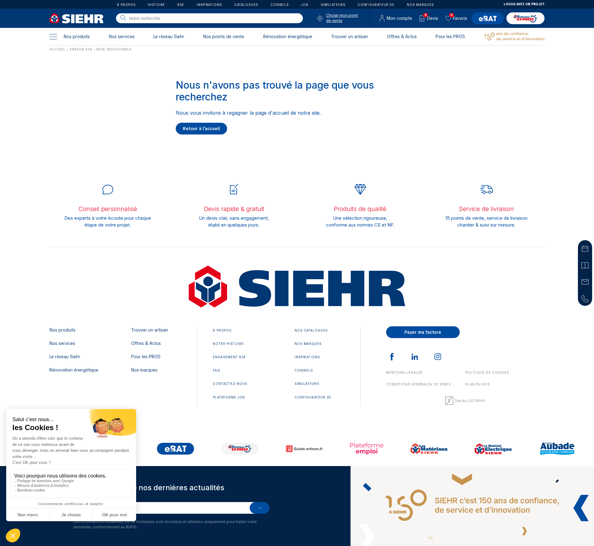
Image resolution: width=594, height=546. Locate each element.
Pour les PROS (450, 36)
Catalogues (246, 5)
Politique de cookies (487, 373)
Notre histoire (228, 344)
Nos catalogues (311, 330)
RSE (180, 5)
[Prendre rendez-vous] (585, 248)
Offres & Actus (402, 36)
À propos (126, 5)
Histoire (156, 5)
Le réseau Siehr (168, 36)
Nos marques (420, 5)
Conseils (279, 5)
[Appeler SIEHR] (585, 298)
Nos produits (77, 36)
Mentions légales (404, 373)
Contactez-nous (230, 384)
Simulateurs (333, 5)
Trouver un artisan (349, 36)
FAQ (216, 370)
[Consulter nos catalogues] (585, 265)
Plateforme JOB (229, 397)
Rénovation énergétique (287, 36)
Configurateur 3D (376, 5)
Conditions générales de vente (418, 384)
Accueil (57, 49)
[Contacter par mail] (585, 281)
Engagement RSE (229, 357)
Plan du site (477, 384)
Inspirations (209, 5)
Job (304, 5)
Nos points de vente (223, 36)
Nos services (122, 36)
